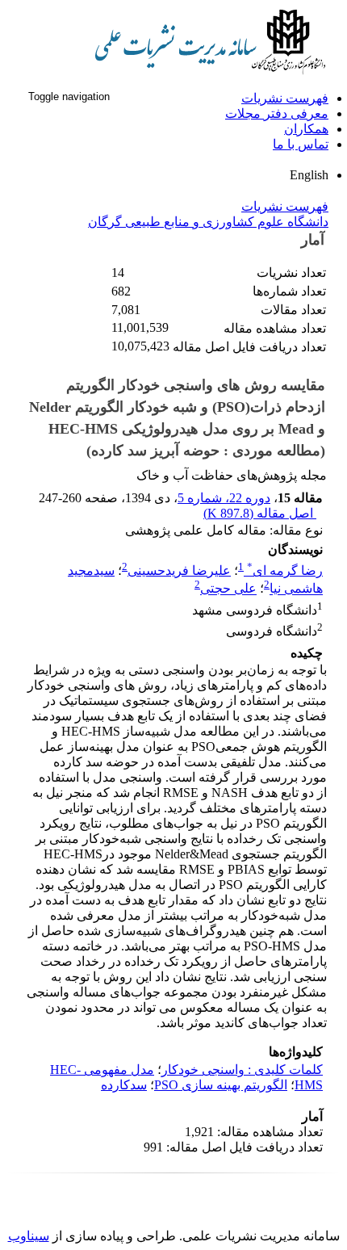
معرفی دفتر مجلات (276, 113)
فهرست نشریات (284, 98)
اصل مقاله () (259, 513)
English (309, 175)
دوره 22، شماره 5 (224, 498)
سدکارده (124, 1085)
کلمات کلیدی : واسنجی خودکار (242, 1069)
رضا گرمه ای (285, 570)
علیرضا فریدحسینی (179, 570)
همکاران (306, 129)
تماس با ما (300, 144)
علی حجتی (228, 589)
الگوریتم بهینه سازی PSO (220, 1085)
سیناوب (28, 1236)
